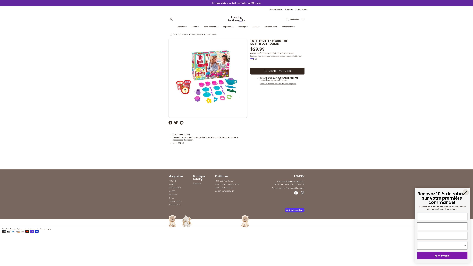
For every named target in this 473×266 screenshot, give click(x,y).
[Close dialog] (466, 192)
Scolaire (181, 26)
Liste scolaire (287, 26)
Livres (255, 26)
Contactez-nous (301, 9)
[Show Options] (465, 245)
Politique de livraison (224, 181)
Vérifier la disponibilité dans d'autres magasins (278, 84)
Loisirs (194, 26)
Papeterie (227, 26)
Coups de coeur (175, 201)
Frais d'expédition (258, 53)
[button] (293, 19)
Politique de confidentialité (227, 184)
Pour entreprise (275, 9)
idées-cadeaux (210, 26)
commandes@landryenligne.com (290, 181)
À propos (289, 9)
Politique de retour (223, 188)
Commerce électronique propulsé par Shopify (35, 229)
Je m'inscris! (442, 255)
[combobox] (441, 245)
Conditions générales (224, 191)
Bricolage (242, 26)
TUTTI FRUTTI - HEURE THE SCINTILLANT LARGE (196, 34)
